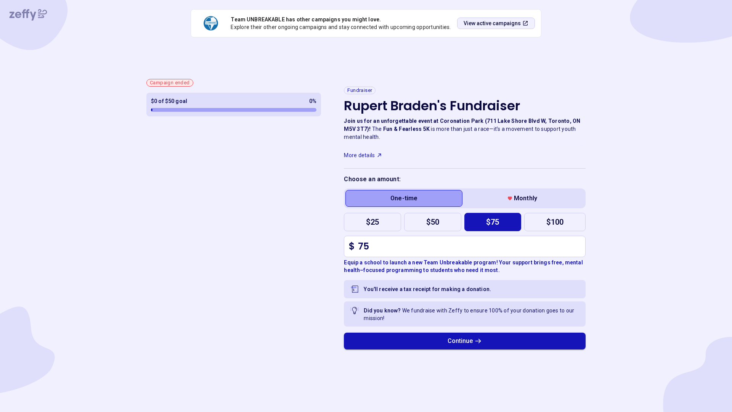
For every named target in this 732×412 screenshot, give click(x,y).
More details (359, 155)
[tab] (403, 198)
